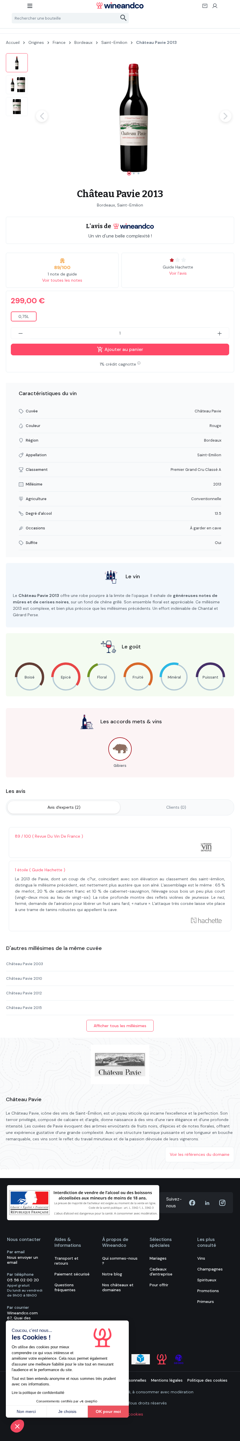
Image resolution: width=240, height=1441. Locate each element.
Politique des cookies (207, 1380)
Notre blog (112, 1274)
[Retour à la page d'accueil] (120, 5)
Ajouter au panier (123, 349)
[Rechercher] (124, 18)
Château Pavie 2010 (24, 978)
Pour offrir (159, 1284)
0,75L (23, 316)
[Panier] (205, 7)
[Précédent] (42, 116)
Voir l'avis (178, 273)
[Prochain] (226, 116)
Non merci (26, 1411)
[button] (17, 1426)
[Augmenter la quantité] (219, 333)
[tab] (64, 807)
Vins (201, 1258)
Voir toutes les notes (62, 280)
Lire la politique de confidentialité (38, 1393)
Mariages (158, 1258)
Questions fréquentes (65, 1287)
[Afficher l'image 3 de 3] (138, 173)
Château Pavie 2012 (24, 993)
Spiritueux (206, 1280)
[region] (120, 116)
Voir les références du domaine (199, 1154)
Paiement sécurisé (72, 1274)
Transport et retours (66, 1261)
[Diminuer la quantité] (20, 333)
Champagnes (210, 1269)
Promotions (208, 1290)
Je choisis (67, 1411)
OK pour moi (108, 1411)
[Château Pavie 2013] (134, 116)
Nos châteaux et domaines (117, 1287)
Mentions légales (167, 1380)
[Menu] (30, 7)
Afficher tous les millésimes (120, 1025)
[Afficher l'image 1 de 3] (129, 173)
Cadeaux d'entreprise (161, 1272)
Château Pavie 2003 (24, 963)
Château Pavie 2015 (24, 1007)
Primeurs (205, 1301)
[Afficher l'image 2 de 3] (134, 173)
